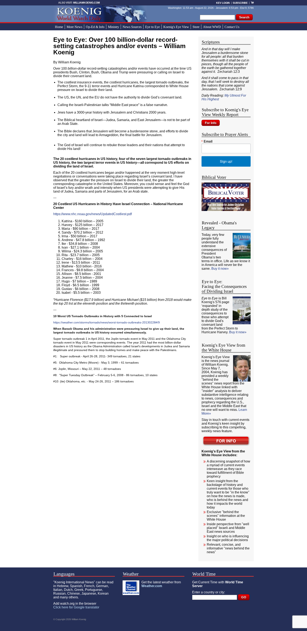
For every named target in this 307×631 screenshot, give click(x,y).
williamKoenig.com (86, 2)
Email (208, 141)
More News (74, 27)
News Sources (132, 27)
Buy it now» (220, 268)
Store (196, 27)
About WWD (212, 27)
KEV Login (223, 2)
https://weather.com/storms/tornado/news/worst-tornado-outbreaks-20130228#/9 (106, 322)
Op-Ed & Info (95, 27)
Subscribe (240, 2)
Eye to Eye (152, 27)
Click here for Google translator (76, 607)
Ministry (113, 27)
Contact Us (232, 27)
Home (59, 27)
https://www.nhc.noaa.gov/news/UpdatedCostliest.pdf (92, 214)
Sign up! (226, 161)
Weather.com (151, 586)
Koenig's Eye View (176, 27)
